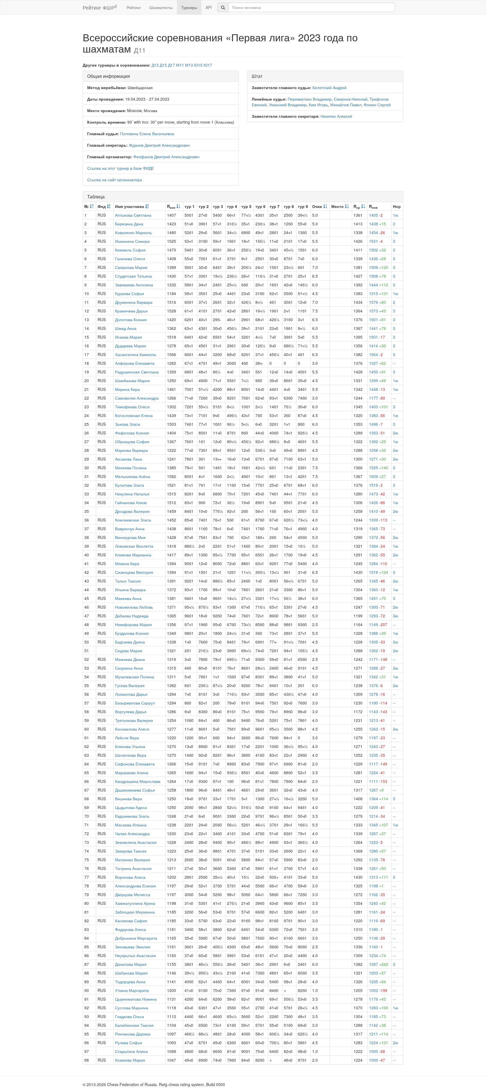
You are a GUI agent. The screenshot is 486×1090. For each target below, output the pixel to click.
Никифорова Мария (133, 624)
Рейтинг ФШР (100, 7)
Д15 (163, 65)
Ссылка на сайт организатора (114, 179)
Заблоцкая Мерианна (135, 912)
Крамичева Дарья (131, 311)
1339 (378, 520)
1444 (378, 284)
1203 (377, 973)
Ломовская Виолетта (134, 546)
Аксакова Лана (128, 459)
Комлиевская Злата (133, 520)
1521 (376, 241)
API (209, 7)
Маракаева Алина (131, 772)
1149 (378, 624)
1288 (377, 668)
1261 (377, 868)
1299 (377, 380)
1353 (377, 433)
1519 (376, 485)
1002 (378, 990)
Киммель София (130, 250)
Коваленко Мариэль (133, 232)
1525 (378, 467)
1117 (378, 764)
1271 (377, 459)
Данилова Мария (131, 964)
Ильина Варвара (130, 589)
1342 (377, 676)
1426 (377, 502)
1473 (377, 494)
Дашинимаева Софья (135, 790)
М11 (180, 65)
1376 (376, 685)
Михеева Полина (131, 467)
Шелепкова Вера (130, 755)
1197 (377, 737)
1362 (377, 555)
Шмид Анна (125, 328)
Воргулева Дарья (131, 711)
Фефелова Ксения (132, 433)
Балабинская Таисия (134, 1025)
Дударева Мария (130, 345)
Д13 (155, 65)
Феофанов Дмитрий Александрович (166, 156)
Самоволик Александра (137, 398)
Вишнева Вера (128, 798)
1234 (377, 955)
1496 (376, 424)
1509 (378, 267)
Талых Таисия (128, 581)
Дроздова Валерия (132, 511)
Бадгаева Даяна (130, 642)
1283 (378, 1007)
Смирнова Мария (131, 267)
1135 (377, 859)
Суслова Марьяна (131, 1007)
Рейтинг (134, 7)
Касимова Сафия (131, 920)
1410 (377, 511)
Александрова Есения (135, 886)
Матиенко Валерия (132, 859)
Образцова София (132, 441)
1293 (377, 615)
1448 (377, 389)
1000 (377, 1051)
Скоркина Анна (129, 668)
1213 (377, 720)
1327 (377, 363)
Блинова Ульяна (130, 746)
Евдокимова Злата (132, 816)
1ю (395, 215)
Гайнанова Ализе (131, 502)
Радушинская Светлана (137, 372)
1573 (377, 311)
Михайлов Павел (345, 104)
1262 (377, 729)
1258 (377, 450)
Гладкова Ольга (129, 1016)
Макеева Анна (128, 598)
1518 (378, 572)
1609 (377, 476)
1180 (378, 703)
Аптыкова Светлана (133, 215)
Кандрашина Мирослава (137, 781)
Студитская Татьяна (133, 276)
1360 (377, 589)
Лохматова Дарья (131, 694)
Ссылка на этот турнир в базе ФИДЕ (120, 168)
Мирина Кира (127, 389)
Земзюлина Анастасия (136, 842)
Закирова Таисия (131, 851)
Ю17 (208, 65)
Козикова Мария (130, 1060)
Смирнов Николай (350, 99)
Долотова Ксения (131, 319)
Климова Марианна (133, 555)
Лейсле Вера (127, 737)
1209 (377, 807)
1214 (377, 816)
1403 (378, 406)
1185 (377, 1016)
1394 (377, 546)
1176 (377, 999)
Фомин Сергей (377, 104)
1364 (378, 798)
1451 (377, 598)
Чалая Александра (132, 833)
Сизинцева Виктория (134, 572)
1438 (377, 223)
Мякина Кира (127, 563)
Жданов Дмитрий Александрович (159, 145)
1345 (377, 581)
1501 (377, 319)
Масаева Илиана (131, 825)
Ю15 (198, 65)
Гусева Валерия (130, 685)
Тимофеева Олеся (132, 406)
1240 (377, 903)
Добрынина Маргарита (136, 938)
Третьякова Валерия (134, 720)
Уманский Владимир (288, 104)
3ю (395, 615)
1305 (377, 642)
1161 (377, 912)
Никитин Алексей (336, 116)
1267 (376, 790)
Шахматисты (161, 7)
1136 (377, 938)
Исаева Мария (128, 337)
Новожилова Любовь (134, 607)
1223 (376, 842)
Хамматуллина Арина (135, 903)
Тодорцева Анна (130, 981)
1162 (377, 894)
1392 (377, 441)
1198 (376, 886)
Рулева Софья (128, 1042)
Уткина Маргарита (132, 990)
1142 (377, 1025)
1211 (378, 1034)
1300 (377, 607)
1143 (378, 711)
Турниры (189, 7)
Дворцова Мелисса (132, 894)
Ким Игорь (318, 104)
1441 (377, 328)
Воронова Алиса (130, 877)
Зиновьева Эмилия (132, 946)
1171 (378, 659)
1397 (378, 964)
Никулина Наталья (132, 494)
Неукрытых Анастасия (135, 955)
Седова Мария (128, 650)
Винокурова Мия (130, 537)
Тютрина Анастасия (133, 868)
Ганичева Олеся (130, 258)
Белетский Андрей (329, 87)
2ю (395, 433)
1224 (377, 772)
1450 (377, 372)
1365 (377, 528)
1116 (377, 920)
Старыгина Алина (131, 1051)
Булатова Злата (129, 485)
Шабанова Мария (131, 973)
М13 (189, 65)
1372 (377, 537)
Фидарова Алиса (130, 929)
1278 (377, 694)
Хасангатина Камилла (135, 354)
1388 (377, 633)
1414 (377, 345)
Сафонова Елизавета (135, 764)
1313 (378, 877)
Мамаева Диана (130, 659)
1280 (377, 851)
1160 (376, 946)
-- (394, 363)
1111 (378, 781)
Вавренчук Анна (130, 528)
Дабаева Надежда (131, 615)
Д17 (171, 65)
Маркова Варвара (131, 450)
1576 (377, 302)
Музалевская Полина (134, 676)
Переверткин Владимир (310, 99)
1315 (378, 293)
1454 (377, 232)
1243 (377, 746)
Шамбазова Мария (132, 380)
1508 (377, 276)
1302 (377, 650)
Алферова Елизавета (134, 363)
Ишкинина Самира (132, 241)
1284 (378, 563)
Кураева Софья (129, 293)
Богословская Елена (134, 415)
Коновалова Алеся (132, 729)
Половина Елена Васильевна (147, 133)
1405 (376, 215)
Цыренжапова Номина (136, 999)
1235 (377, 755)
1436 (377, 258)
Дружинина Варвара (133, 302)
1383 (377, 415)
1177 (377, 398)
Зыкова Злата (127, 424)
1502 (377, 250)
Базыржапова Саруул (135, 703)
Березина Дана (129, 223)
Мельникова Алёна (132, 476)
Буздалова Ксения (132, 633)
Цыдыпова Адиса (131, 807)
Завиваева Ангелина (134, 284)
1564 (376, 354)
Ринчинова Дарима (132, 1034)
